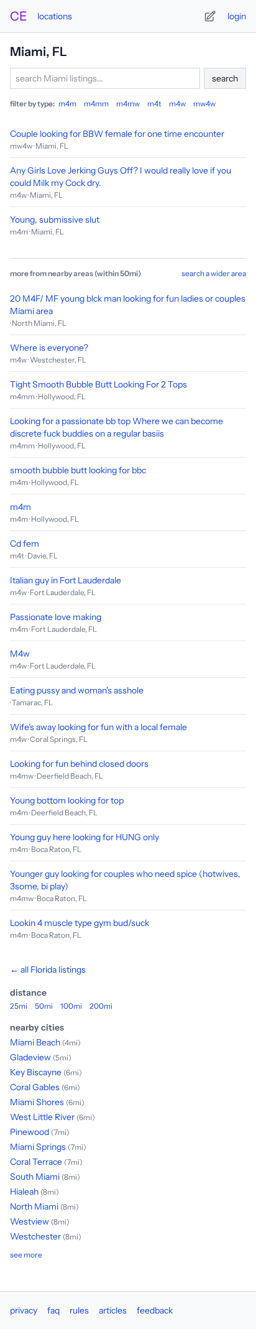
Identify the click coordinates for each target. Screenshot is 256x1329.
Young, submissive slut (54, 219)
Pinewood (29, 1131)
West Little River (42, 1117)
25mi (18, 1006)
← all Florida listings (48, 969)
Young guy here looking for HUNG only (84, 837)
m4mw (128, 103)
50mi (44, 1006)
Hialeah (24, 1191)
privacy (23, 1310)
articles (113, 1310)
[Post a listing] (210, 16)
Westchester (35, 1236)
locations (54, 16)
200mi (100, 1006)
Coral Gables (35, 1087)
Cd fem (24, 543)
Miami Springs (38, 1146)
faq (53, 1310)
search (225, 78)
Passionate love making (55, 617)
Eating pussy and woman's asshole (77, 690)
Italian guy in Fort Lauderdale (65, 580)
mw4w (204, 103)
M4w (20, 653)
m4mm (96, 103)
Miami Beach (35, 1042)
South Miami (35, 1176)
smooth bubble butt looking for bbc (78, 470)
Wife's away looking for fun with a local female (98, 727)
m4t (154, 103)
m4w (177, 103)
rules (79, 1310)
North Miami (34, 1206)
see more (26, 1254)
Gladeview (30, 1057)
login (236, 16)
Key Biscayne (36, 1072)
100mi (71, 1006)
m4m (67, 103)
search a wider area (213, 273)
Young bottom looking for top (67, 800)
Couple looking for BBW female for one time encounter (117, 133)
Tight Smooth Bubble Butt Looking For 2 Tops (98, 384)
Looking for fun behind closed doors (79, 763)
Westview (29, 1221)
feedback (155, 1310)
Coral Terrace (36, 1161)
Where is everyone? (49, 347)
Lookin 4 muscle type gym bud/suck (79, 922)
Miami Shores (37, 1102)
